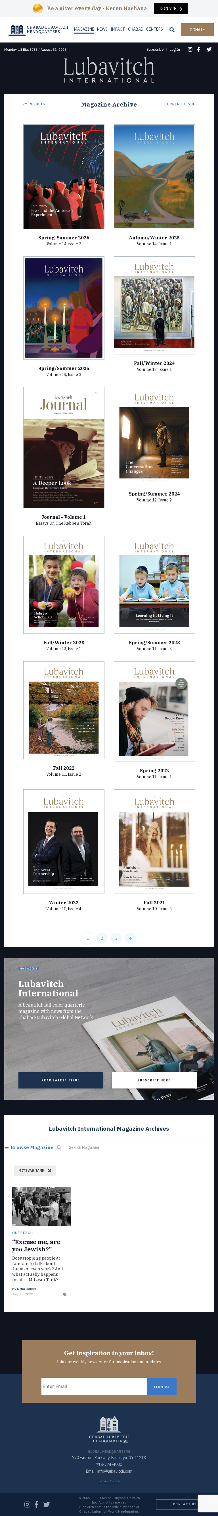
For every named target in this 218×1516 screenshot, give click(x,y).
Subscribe (155, 49)
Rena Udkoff (26, 1289)
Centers (154, 29)
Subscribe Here (154, 1080)
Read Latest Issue (60, 1080)
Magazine (84, 29)
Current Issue (179, 104)
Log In (175, 49)
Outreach (22, 1233)
